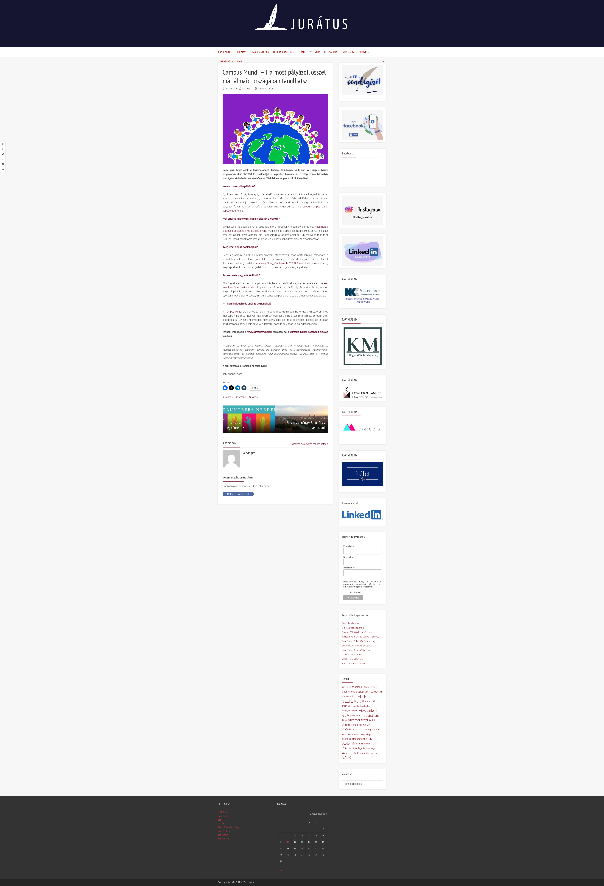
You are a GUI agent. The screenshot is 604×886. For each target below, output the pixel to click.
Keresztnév (349, 557)
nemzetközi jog (364, 729)
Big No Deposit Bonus (353, 628)
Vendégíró (247, 88)
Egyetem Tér (224, 52)
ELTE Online (223, 812)
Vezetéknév (349, 567)
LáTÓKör (222, 823)
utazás (254, 397)
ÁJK (347, 758)
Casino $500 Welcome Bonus (357, 632)
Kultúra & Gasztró (282, 52)
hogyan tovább (350, 710)
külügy (367, 725)
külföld (358, 724)
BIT (219, 820)
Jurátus (372, 715)
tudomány (350, 743)
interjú (373, 711)
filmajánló (354, 706)
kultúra (348, 724)
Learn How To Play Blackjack (356, 645)
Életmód (302, 52)
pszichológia (359, 734)
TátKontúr (223, 835)
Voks (239, 61)
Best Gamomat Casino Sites (356, 663)
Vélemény (315, 52)
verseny (348, 753)
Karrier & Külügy (260, 52)
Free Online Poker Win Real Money (358, 641)
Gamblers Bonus (350, 623)
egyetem (363, 691)
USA (375, 743)
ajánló (347, 687)
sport (371, 734)
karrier (355, 720)
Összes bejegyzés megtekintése (310, 443)
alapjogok (358, 686)
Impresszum (348, 52)
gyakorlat (365, 706)
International (331, 52)
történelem (364, 743)
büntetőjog (349, 691)
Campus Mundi (233, 311)
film (345, 705)
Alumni (363, 52)
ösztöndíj (242, 397)
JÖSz (346, 720)
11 (288, 842)
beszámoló (371, 687)
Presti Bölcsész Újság (228, 827)
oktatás (376, 729)
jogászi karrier (355, 715)
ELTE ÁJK (352, 701)
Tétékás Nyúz (224, 838)
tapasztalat (359, 739)
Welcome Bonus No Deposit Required (360, 636)
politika (347, 734)
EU (375, 701)
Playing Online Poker (352, 654)
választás (360, 753)
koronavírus (368, 719)
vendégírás (359, 748)
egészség (349, 696)
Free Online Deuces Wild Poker (357, 650)
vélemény (372, 753)
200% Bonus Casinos (353, 659)
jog (344, 715)
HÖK (363, 710)
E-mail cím (348, 546)
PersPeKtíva (224, 831)
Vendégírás (226, 61)
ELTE (362, 696)
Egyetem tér (376, 691)
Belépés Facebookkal (239, 494)
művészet (349, 729)
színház (347, 739)
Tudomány (241, 52)
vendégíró (371, 748)
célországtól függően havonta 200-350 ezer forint (283, 263)
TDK (369, 738)
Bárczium (222, 816)
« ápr (279, 870)
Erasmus (229, 397)
